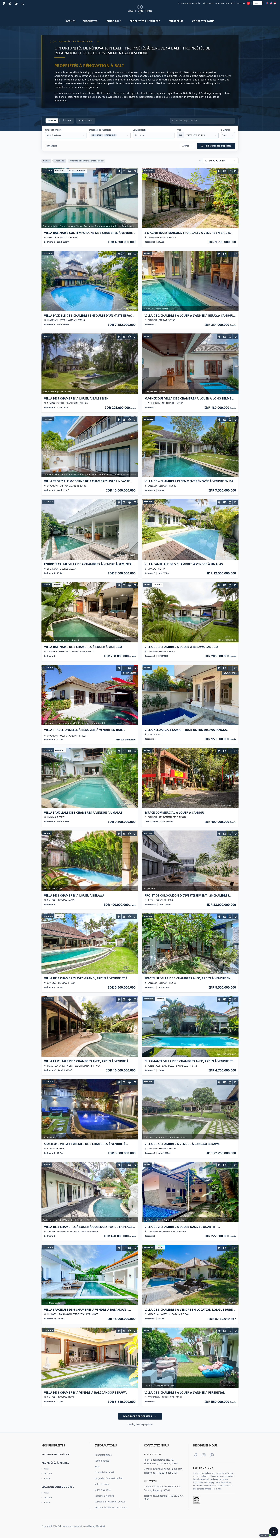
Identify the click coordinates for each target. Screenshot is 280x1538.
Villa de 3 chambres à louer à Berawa (74, 895)
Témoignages (102, 1460)
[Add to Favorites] (134, 171)
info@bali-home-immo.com (167, 1468)
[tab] (52, 120)
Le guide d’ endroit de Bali (109, 1478)
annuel (71, 171)
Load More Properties (137, 1416)
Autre (47, 1478)
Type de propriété (53, 130)
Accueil (70, 21)
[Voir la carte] (118, 171)
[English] (271, 3)
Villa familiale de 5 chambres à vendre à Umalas (184, 564)
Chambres (225, 130)
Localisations (139, 130)
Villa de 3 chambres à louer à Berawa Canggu (181, 647)
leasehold (59, 171)
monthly (81, 171)
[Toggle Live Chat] (273, 1531)
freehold (48, 171)
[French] (267, 3)
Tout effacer (51, 145)
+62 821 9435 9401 (167, 1472)
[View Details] (129, 171)
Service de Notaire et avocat (110, 1501)
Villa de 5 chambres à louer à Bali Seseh (76, 398)
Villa (46, 1468)
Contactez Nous (203, 21)
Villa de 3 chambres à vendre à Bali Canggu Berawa (85, 1392)
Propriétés (59, 160)
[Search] (22, 3)
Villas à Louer (102, 1484)
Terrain (48, 1473)
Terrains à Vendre (104, 1495)
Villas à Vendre (103, 1489)
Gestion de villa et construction (111, 1507)
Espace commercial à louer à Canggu (174, 812)
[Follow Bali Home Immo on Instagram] (203, 1455)
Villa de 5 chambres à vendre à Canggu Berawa (182, 1144)
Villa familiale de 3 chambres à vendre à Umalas (83, 812)
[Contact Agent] (124, 171)
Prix (179, 130)
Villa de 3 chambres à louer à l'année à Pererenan (185, 1392)
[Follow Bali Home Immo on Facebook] (195, 1455)
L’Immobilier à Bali (105, 1472)
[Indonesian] (275, 3)
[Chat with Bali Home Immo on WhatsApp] (211, 1455)
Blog (97, 1466)
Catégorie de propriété (100, 130)
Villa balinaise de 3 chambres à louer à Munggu (83, 647)
